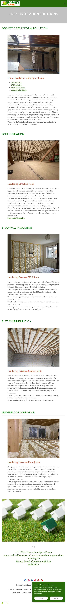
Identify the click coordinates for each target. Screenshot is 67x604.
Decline (41, 598)
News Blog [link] (31, 592)
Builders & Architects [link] (22, 589)
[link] (10, 3)
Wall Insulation (16, 85)
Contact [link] (24, 592)
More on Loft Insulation (16, 218)
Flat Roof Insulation (18, 88)
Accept (56, 598)
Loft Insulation (16, 83)
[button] (64, 3)
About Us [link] (11, 589)
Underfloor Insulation (18, 90)
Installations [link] (16, 592)
